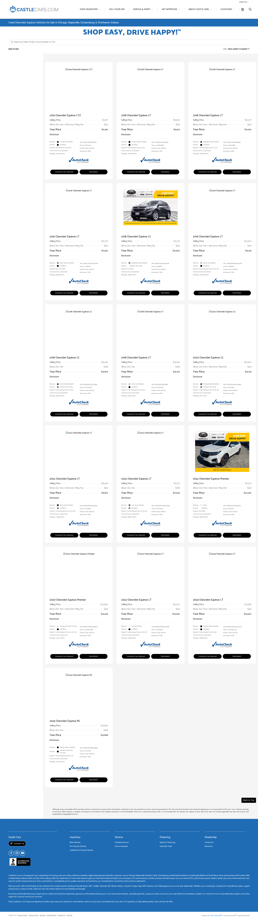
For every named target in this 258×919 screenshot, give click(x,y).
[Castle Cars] (34, 9)
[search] (250, 10)
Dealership (211, 837)
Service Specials (121, 846)
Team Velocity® (216, 915)
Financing (165, 837)
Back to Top (248, 800)
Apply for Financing (167, 842)
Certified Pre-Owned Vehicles (81, 850)
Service (119, 837)
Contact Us (18, 843)
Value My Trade (166, 846)
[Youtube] (22, 853)
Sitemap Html (51, 915)
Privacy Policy (22, 915)
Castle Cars (12, 915)
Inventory (75, 837)
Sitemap (43, 915)
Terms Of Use (33, 915)
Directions (209, 846)
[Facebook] (11, 853)
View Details (93, 172)
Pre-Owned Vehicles (78, 846)
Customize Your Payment (64, 172)
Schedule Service (122, 842)
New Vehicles (75, 842)
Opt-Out (69, 915)
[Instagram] (16, 853)
